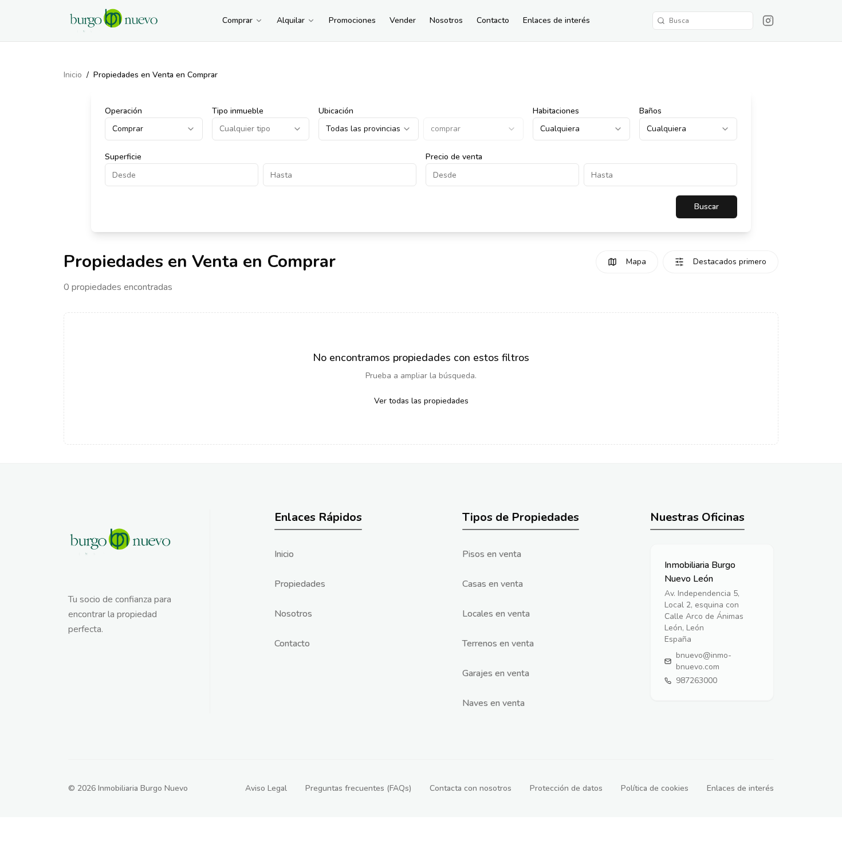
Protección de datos (566, 788)
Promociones (352, 20)
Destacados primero (729, 261)
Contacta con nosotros (471, 788)
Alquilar (291, 20)
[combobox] (154, 128)
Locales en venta (496, 613)
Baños (650, 110)
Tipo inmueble (237, 110)
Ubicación (335, 110)
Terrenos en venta (498, 643)
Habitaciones (556, 110)
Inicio (73, 74)
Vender (402, 20)
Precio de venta (454, 156)
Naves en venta (493, 703)
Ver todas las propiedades (421, 400)
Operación (123, 110)
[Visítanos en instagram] (768, 20)
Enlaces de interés (556, 20)
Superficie (123, 156)
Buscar (706, 206)
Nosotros (446, 20)
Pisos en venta (491, 554)
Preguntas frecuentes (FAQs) (358, 788)
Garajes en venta (495, 673)
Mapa (636, 261)
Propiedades (299, 584)
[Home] (114, 20)
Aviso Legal (266, 788)
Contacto (493, 20)
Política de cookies (654, 788)
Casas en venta (492, 584)
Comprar (237, 20)
